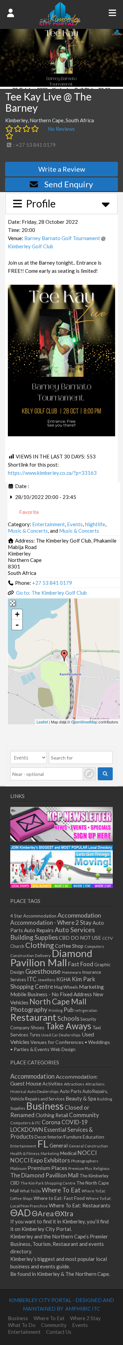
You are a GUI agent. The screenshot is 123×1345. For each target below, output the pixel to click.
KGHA (63, 979)
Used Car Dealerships (61, 1035)
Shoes (37, 1027)
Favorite (28, 512)
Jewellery (46, 980)
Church (17, 946)
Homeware (71, 972)
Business (45, 1106)
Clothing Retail (52, 1115)
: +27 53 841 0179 (34, 145)
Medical (68, 1153)
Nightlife (95, 524)
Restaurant (33, 1017)
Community (84, 1115)
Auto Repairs (39, 930)
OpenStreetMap (84, 721)
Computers (94, 946)
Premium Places (47, 1167)
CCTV (107, 938)
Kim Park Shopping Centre (52, 982)
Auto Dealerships (43, 1091)
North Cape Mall (57, 1001)
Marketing (91, 986)
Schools (68, 1018)
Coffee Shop (69, 946)
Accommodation (79, 915)
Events (75, 524)
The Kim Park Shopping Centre (48, 1183)
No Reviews (61, 129)
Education (93, 1137)
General (59, 1145)
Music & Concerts (28, 531)
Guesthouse (43, 971)
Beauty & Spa (81, 1098)
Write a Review (61, 169)
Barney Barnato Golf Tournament (62, 238)
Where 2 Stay (85, 1318)
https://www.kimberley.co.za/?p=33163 (52, 473)
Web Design (63, 1049)
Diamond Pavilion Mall (51, 957)
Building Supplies (34, 937)
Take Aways (68, 1025)
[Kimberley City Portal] (59, 23)
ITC (32, 979)
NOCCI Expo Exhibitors (40, 1160)
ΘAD (20, 1212)
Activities (52, 1083)
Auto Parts (70, 1091)
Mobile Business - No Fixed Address (51, 994)
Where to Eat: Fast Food (59, 1198)
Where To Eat (61, 1190)
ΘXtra (64, 1213)
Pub (68, 1009)
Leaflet (42, 721)
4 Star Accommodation (33, 916)
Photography (28, 1009)
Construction (22, 955)
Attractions (74, 1083)
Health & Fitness (25, 1153)
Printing (56, 1010)
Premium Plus (80, 1168)
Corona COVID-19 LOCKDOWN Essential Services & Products (51, 1129)
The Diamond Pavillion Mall (44, 1175)
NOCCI (87, 1152)
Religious (101, 1168)
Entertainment (48, 524)
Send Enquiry (68, 184)
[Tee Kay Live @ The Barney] (64, 655)
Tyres (34, 1034)
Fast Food (80, 964)
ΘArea (43, 1213)
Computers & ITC (25, 1123)
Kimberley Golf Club (30, 246)
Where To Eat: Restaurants (79, 1205)
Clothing (39, 945)
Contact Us (58, 1332)
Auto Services (75, 930)
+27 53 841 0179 (52, 583)
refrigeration (85, 1010)
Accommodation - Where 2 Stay (51, 922)
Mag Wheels (66, 987)
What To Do (30, 1191)
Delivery (43, 955)
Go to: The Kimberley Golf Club (51, 593)
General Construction (88, 1146)
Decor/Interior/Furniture (58, 1137)
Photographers (84, 1160)
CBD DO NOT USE (80, 938)
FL (43, 1143)
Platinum (18, 1168)
